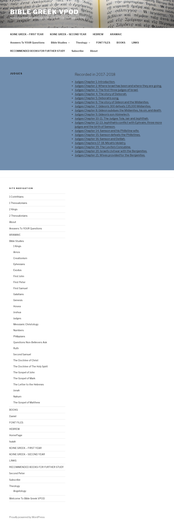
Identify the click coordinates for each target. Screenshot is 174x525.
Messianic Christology (25, 324)
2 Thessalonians (18, 215)
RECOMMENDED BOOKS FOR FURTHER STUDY (37, 50)
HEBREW (98, 34)
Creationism (20, 258)
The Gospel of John (24, 372)
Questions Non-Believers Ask (30, 342)
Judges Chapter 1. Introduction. (95, 81)
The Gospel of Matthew (26, 402)
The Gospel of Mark (24, 378)
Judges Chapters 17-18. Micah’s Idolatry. (100, 143)
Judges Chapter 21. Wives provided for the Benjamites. (110, 155)
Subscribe (78, 50)
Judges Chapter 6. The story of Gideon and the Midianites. (112, 102)
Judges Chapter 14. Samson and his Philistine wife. (107, 130)
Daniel (12, 416)
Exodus (17, 270)
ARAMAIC (116, 34)
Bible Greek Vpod (44, 12)
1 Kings (17, 246)
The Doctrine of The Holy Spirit (30, 366)
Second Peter (17, 473)
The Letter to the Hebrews (28, 384)
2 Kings (13, 209)
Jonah (16, 390)
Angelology (19, 490)
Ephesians (19, 264)
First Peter (19, 282)
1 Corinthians (16, 196)
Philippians (19, 336)
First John (18, 276)
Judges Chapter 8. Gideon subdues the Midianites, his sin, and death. (118, 110)
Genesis (18, 300)
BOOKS (121, 42)
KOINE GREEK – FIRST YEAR (27, 34)
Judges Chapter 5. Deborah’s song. (97, 98)
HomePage (15, 435)
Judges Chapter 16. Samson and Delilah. (100, 139)
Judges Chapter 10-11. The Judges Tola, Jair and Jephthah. (112, 118)
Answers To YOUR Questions (27, 42)
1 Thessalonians (18, 203)
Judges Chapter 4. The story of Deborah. (101, 94)
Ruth (16, 348)
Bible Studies (59, 42)
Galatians (18, 294)
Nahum (17, 396)
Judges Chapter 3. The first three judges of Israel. (106, 90)
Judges (17, 318)
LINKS (135, 42)
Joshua (17, 312)
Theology (81, 42)
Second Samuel (22, 354)
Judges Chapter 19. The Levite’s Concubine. (103, 147)
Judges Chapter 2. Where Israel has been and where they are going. (118, 86)
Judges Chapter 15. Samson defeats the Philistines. (107, 134)
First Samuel (20, 288)
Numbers (18, 330)
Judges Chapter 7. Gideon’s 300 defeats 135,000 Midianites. (113, 106)
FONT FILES (103, 42)
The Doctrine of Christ (25, 360)
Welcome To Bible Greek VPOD (27, 498)
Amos (16, 252)
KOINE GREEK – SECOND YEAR (68, 34)
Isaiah (12, 441)
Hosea (17, 306)
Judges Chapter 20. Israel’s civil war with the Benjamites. (111, 151)
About (94, 50)
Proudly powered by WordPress (27, 517)
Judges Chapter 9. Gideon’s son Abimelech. (102, 114)
